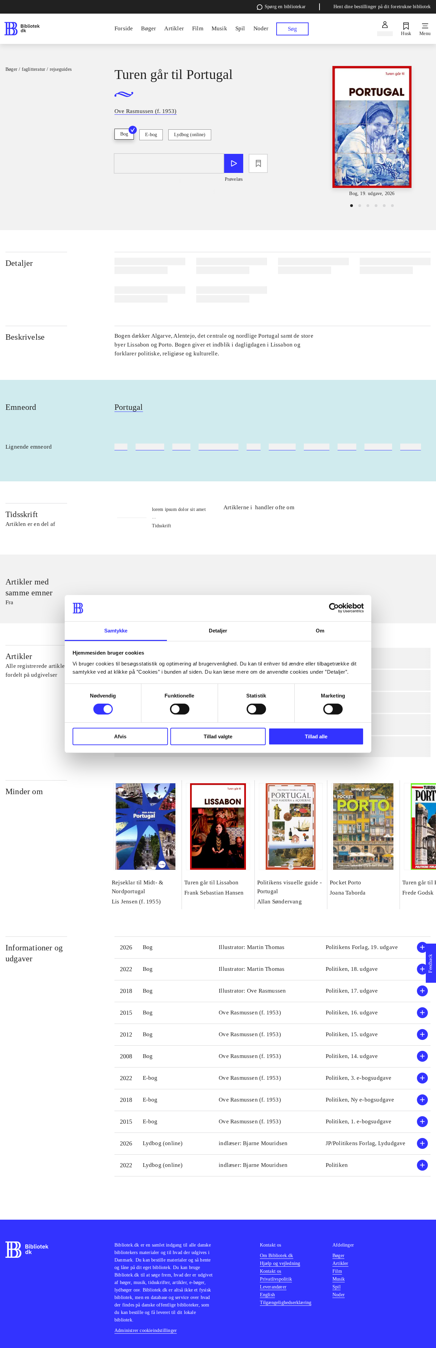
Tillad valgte (218, 736)
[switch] (179, 709)
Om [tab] (320, 630)
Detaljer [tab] (218, 630)
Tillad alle (316, 736)
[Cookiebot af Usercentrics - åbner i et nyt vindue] (334, 608)
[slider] (372, 131)
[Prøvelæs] (233, 163)
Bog (124, 134)
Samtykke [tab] (116, 630)
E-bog (151, 134)
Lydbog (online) (189, 134)
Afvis (120, 736)
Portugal (128, 407)
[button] (272, 947)
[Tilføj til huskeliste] (258, 163)
